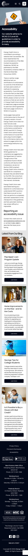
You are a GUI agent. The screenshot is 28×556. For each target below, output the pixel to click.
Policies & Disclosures (14, 449)
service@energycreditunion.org (14, 221)
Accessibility (14, 452)
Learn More (14, 280)
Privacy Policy (14, 446)
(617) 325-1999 (13, 223)
